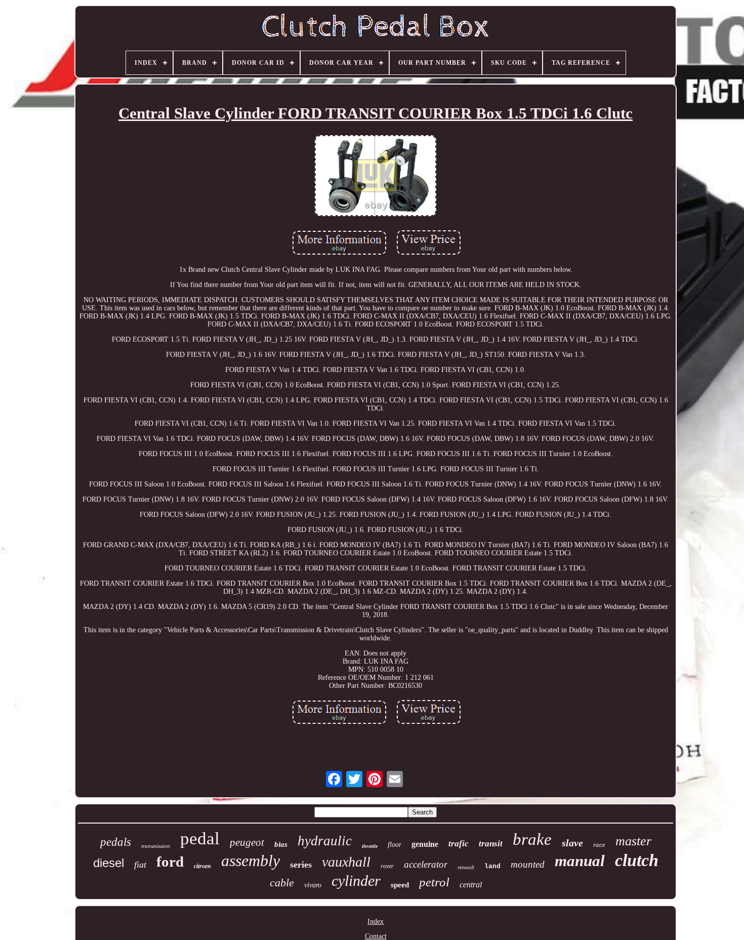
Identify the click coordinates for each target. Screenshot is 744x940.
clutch (636, 860)
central (471, 884)
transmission (155, 846)
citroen (202, 866)
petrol (434, 882)
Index (375, 921)
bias (280, 844)
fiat (140, 865)
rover (387, 866)
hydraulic (325, 840)
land (492, 866)
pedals (115, 842)
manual (580, 861)
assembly (250, 860)
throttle (370, 846)
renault (466, 867)
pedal (200, 838)
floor (394, 844)
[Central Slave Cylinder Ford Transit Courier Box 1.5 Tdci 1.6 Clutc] (375, 177)
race (599, 844)
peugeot (247, 842)
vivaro (312, 885)
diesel (108, 863)
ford (170, 861)
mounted (528, 864)
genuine (424, 844)
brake (532, 839)
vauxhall (346, 862)
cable (282, 882)
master (633, 841)
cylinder (356, 880)
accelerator (425, 864)
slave (572, 842)
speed (400, 885)
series (301, 865)
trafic (458, 843)
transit (491, 843)
